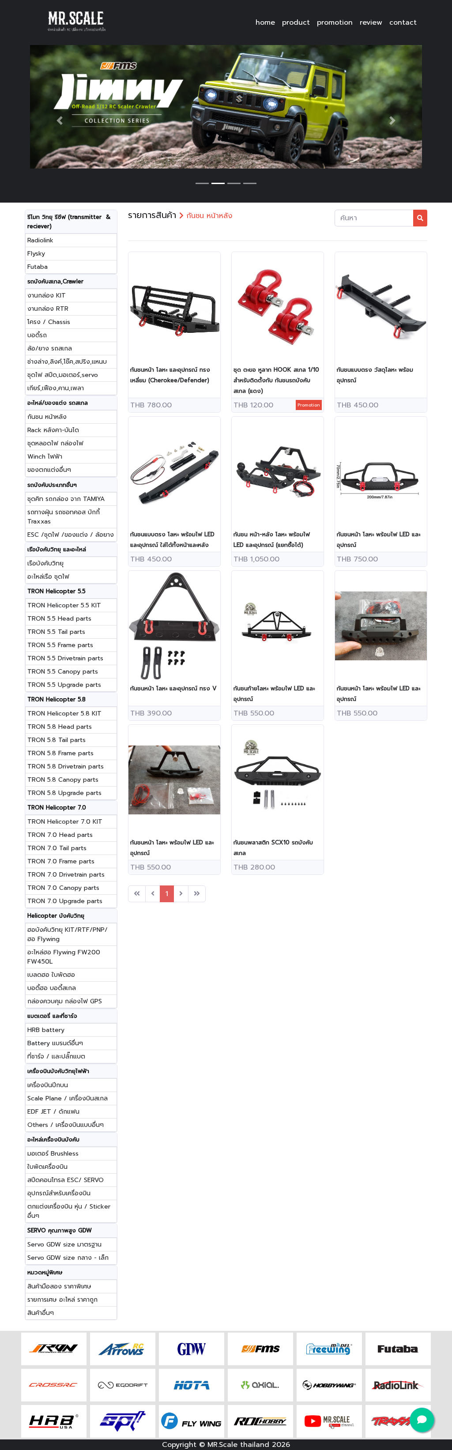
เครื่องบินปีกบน (47, 1085)
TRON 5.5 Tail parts (56, 631)
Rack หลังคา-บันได (53, 430)
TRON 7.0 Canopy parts (63, 888)
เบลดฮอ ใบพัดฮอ (51, 974)
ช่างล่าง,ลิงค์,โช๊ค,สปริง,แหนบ (67, 361)
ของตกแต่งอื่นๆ (49, 470)
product (296, 22)
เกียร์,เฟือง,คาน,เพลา (55, 388)
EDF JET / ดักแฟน (53, 1111)
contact (403, 22)
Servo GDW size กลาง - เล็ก (68, 1257)
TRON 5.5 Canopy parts (62, 671)
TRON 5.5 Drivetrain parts (65, 658)
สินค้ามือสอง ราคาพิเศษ (59, 1286)
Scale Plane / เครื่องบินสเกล (67, 1098)
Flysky (36, 253)
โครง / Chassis (48, 322)
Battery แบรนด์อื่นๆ (55, 1043)
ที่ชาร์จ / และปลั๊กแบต (56, 1056)
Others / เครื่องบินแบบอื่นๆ (65, 1125)
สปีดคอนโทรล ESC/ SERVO (65, 1180)
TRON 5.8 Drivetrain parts (65, 766)
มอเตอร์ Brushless (53, 1153)
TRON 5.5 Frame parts (60, 645)
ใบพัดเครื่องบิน (47, 1166)
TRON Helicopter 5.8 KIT (64, 713)
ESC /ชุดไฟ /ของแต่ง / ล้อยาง (70, 534)
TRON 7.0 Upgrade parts (64, 901)
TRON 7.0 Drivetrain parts (66, 874)
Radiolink (40, 240)
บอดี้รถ (37, 335)
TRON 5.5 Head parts (59, 618)
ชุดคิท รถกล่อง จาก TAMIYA (66, 499)
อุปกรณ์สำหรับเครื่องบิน (58, 1193)
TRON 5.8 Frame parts (60, 753)
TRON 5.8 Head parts (59, 726)
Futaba (37, 266)
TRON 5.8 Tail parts (56, 740)
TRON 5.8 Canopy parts (62, 779)
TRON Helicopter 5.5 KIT (64, 605)
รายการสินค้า (152, 215)
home (265, 22)
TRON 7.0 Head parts (60, 835)
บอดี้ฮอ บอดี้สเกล (51, 988)
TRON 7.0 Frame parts (60, 861)
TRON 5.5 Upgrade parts (64, 684)
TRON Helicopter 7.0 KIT (64, 821)
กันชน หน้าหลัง (47, 417)
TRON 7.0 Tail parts (57, 848)
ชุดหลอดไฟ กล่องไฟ (55, 443)
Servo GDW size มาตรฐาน (64, 1244)
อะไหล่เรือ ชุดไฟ (48, 576)
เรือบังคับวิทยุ (45, 563)
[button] (59, 120)
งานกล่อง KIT (46, 295)
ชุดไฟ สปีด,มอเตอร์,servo (62, 375)
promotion (335, 22)
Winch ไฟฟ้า (44, 456)
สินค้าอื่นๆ (40, 1313)
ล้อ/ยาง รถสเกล (49, 348)
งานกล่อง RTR (47, 308)
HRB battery (45, 1030)
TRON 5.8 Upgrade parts (64, 793)
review (371, 22)
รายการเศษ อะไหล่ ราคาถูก (62, 1299)
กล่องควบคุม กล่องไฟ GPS (64, 1001)
